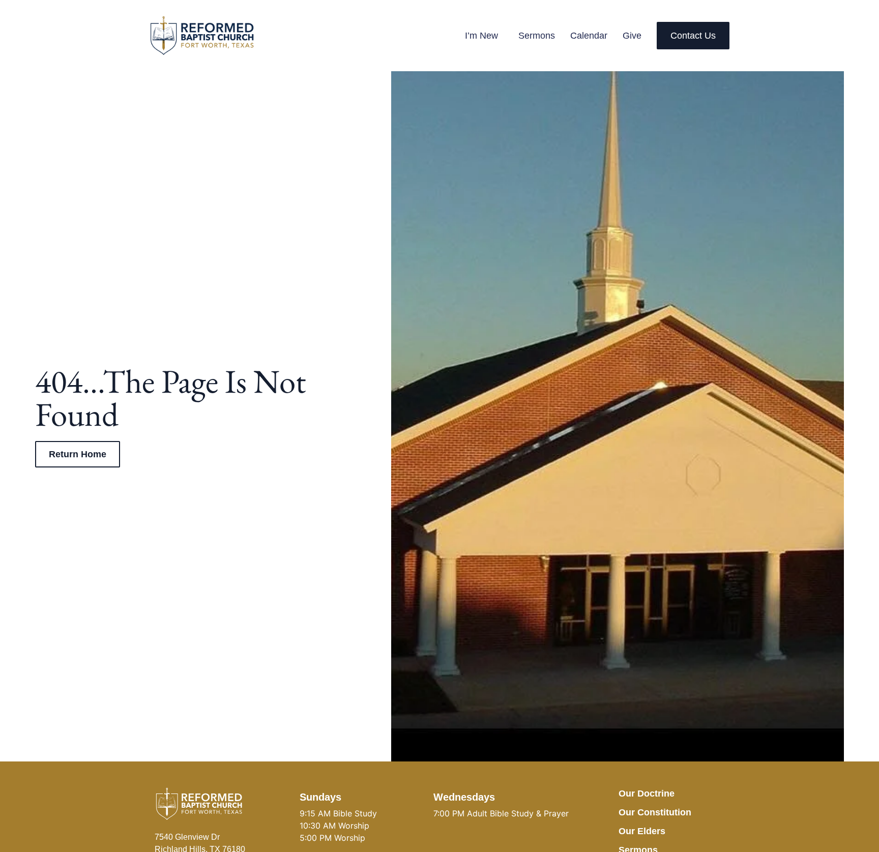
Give (632, 36)
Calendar (588, 36)
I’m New (481, 36)
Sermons (536, 36)
